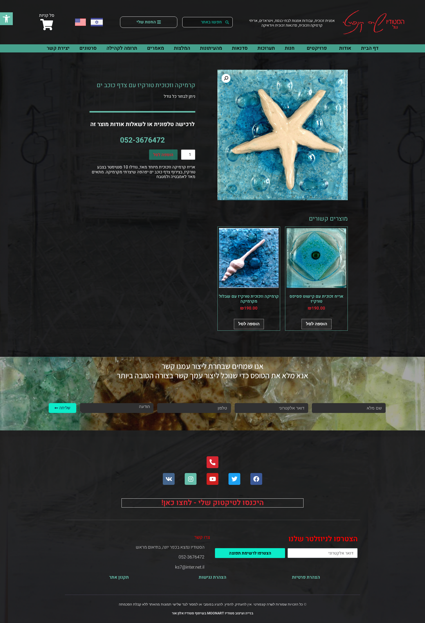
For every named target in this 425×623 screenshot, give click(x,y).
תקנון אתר (119, 577)
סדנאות (240, 48)
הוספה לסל (163, 155)
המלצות (182, 48)
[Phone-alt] (212, 462)
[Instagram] (191, 479)
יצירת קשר (58, 48)
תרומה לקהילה (121, 48)
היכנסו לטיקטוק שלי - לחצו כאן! (212, 502)
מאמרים (155, 48)
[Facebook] (256, 479)
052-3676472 (142, 140)
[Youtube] (212, 479)
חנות (289, 48)
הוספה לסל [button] (316, 324)
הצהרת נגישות (212, 577)
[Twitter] (234, 479)
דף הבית (370, 48)
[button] (6, 18)
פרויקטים (317, 48)
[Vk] (169, 479)
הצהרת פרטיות (306, 577)
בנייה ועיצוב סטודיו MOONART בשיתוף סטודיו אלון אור (212, 613)
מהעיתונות (211, 48)
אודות (345, 48)
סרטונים (88, 48)
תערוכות (266, 48)
